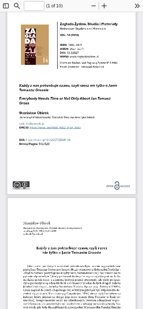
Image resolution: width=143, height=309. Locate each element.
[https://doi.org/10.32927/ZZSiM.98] (48, 140)
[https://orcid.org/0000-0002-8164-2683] (55, 129)
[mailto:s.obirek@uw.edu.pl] (31, 124)
